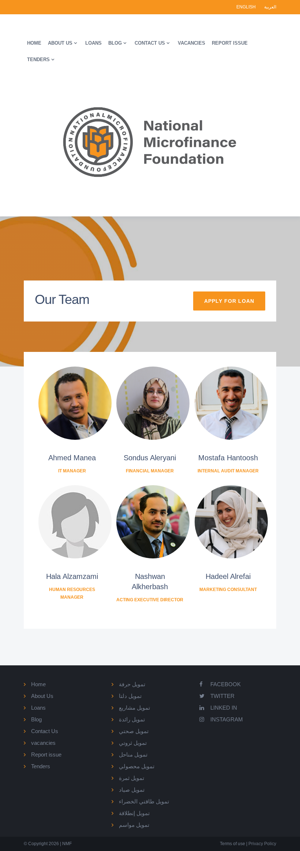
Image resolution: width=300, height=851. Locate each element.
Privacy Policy (261, 843)
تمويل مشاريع (134, 708)
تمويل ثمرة (131, 778)
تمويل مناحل (133, 754)
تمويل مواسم (134, 825)
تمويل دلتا (130, 696)
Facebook (225, 684)
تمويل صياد (132, 790)
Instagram (226, 719)
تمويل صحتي (134, 731)
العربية (270, 7)
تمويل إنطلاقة (134, 813)
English (246, 7)
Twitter (222, 696)
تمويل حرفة (132, 684)
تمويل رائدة (132, 719)
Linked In (223, 708)
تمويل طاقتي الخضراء (144, 801)
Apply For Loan (229, 301)
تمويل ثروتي (133, 743)
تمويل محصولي (136, 766)
